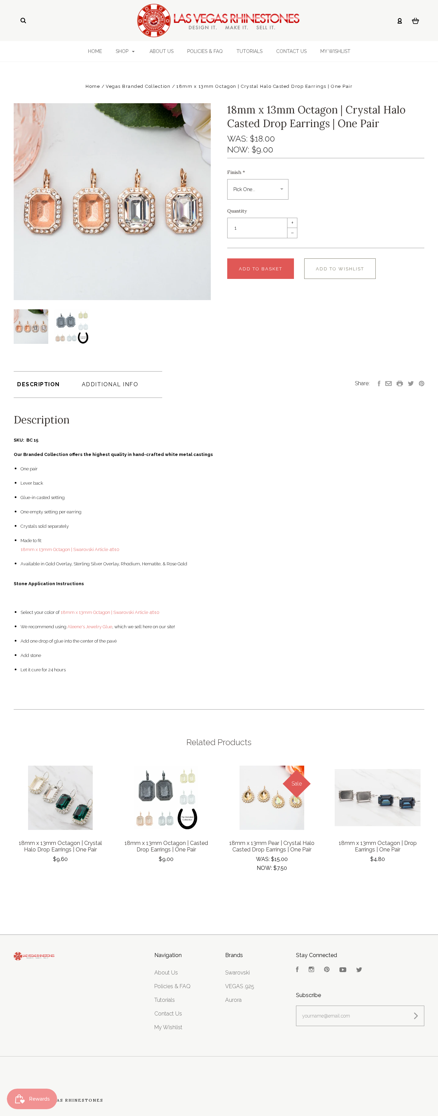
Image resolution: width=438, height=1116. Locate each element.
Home (95, 51)
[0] (415, 20)
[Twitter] (359, 970)
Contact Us (291, 51)
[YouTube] (342, 970)
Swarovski (237, 972)
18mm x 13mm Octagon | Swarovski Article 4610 (70, 549)
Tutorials (249, 51)
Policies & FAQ (205, 51)
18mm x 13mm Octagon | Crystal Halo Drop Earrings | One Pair (60, 846)
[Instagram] (311, 970)
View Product (60, 798)
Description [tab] (38, 384)
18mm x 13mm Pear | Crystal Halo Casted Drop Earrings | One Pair (271, 846)
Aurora (233, 1000)
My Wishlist (335, 51)
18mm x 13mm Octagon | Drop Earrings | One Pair (378, 846)
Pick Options (60, 877)
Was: (238, 139)
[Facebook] (297, 970)
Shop (123, 51)
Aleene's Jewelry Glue (89, 626)
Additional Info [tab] (110, 384)
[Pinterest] (327, 970)
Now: (239, 149)
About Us (161, 51)
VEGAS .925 (239, 986)
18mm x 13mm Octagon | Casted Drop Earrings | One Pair (166, 846)
